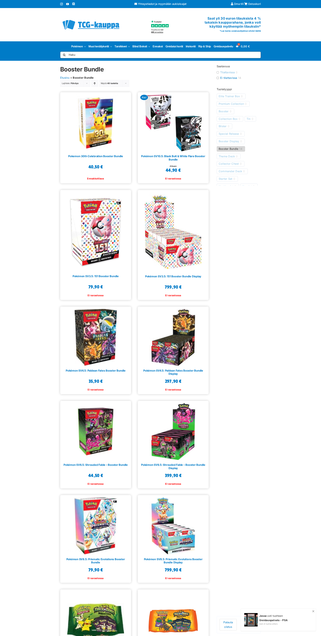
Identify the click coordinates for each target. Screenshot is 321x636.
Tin (249, 119)
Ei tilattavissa (228, 78)
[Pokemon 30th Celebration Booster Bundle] (95, 121)
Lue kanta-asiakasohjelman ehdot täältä (241, 31)
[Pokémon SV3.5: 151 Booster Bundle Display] (173, 230)
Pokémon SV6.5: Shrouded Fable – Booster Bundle (96, 464)
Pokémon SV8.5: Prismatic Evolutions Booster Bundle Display (173, 561)
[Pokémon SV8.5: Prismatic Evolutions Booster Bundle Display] (173, 524)
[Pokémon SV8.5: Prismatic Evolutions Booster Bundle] (95, 524)
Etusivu (65, 77)
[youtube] (67, 4)
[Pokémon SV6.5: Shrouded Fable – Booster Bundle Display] (173, 430)
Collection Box (228, 119)
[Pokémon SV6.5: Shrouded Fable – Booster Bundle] (95, 430)
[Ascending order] (94, 83)
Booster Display (229, 141)
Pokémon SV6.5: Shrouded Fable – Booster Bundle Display (173, 466)
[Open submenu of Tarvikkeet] (128, 47)
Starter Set (225, 178)
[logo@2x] (91, 19)
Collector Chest (229, 163)
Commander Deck (230, 171)
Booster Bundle (228, 148)
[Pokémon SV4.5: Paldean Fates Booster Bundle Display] (173, 336)
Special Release (229, 133)
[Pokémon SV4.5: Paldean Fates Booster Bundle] (95, 336)
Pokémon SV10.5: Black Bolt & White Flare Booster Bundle (173, 157)
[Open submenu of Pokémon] (84, 47)
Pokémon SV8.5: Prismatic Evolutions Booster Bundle (95, 561)
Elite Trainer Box (229, 96)
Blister (223, 126)
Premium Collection (231, 103)
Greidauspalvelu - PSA (273, 620)
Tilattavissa (227, 72)
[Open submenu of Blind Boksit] (148, 47)
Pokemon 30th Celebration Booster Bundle (95, 156)
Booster (224, 111)
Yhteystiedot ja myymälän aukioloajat (161, 4)
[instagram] (61, 4)
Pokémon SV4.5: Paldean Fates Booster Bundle (96, 370)
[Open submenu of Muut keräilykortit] (110, 47)
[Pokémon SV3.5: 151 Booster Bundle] (95, 230)
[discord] (73, 4)
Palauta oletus (228, 625)
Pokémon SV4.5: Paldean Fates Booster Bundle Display (173, 372)
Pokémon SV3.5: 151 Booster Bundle (96, 276)
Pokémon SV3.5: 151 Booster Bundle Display (173, 276)
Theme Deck (227, 156)
